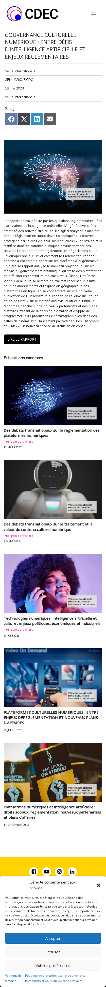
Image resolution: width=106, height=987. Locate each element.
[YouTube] (47, 872)
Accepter (53, 938)
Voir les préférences (53, 965)
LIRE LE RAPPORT (21, 339)
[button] (98, 885)
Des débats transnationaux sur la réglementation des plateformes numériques (52, 433)
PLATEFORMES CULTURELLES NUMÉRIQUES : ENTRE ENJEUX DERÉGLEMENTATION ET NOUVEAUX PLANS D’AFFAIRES (51, 717)
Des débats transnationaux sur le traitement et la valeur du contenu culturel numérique (48, 527)
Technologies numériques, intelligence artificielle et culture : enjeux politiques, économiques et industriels (52, 621)
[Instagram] (59, 872)
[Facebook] (34, 872)
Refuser (53, 951)
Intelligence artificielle (18, 441)
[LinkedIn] (72, 872)
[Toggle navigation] (93, 13)
